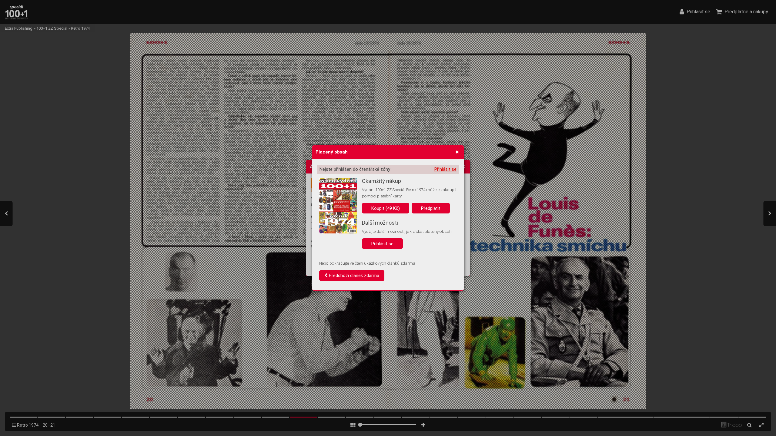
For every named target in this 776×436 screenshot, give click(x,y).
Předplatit (430, 208)
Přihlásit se (445, 169)
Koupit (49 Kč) (385, 208)
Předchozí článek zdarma (353, 275)
